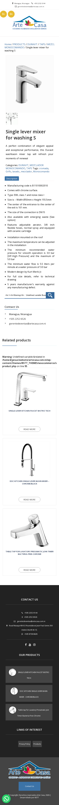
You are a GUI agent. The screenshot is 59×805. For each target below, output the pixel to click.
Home (8, 44)
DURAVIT (32, 44)
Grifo (8, 171)
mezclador (26, 171)
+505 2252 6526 (17, 318)
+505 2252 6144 (39, 3)
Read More (29, 429)
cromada (43, 168)
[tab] (12, 178)
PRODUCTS (19, 44)
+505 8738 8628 (30, 634)
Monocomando (41, 171)
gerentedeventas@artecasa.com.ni (31, 7)
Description (11, 178)
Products (37, 744)
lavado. (16, 171)
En (11, 14)
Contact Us (29, 786)
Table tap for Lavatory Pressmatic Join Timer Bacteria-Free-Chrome (30, 552)
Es (3, 14)
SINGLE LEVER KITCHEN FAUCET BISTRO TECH (29, 410)
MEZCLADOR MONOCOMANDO (25, 167)
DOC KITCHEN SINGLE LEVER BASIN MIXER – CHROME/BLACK (29, 482)
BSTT (37, 797)
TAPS (42, 44)
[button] (6, 798)
